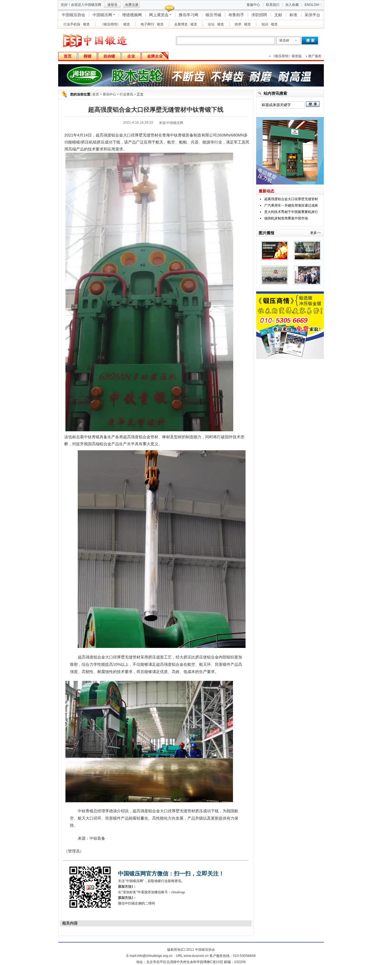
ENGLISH (312, 5)
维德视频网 (132, 15)
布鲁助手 (236, 15)
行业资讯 (126, 94)
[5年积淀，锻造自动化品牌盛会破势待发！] (274, 259)
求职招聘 (259, 15)
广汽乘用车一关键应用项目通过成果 (291, 205)
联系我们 (272, 5)
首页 (95, 94)
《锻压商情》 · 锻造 (115, 24)
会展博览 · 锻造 (185, 24)
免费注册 (131, 5)
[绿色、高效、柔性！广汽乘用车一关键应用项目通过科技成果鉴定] (274, 284)
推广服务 (315, 56)
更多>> (315, 233)
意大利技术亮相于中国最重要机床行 (291, 212)
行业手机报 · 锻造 (76, 24)
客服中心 (253, 5)
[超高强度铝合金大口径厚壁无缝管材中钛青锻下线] (307, 259)
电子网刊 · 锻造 (152, 24)
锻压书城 (213, 15)
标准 (293, 15)
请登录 (112, 5)
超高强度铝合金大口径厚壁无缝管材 (291, 199)
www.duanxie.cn (196, 956)
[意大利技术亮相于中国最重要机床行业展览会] (307, 284)
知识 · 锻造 (269, 24)
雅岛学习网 (188, 15)
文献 (278, 15)
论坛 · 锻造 (216, 24)
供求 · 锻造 (243, 24)
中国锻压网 (102, 15)
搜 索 (310, 40)
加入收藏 (292, 5)
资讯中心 (109, 94)
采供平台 (312, 15)
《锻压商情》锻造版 (287, 56)
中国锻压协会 (73, 15)
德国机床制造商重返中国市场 (286, 218)
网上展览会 (159, 15)
